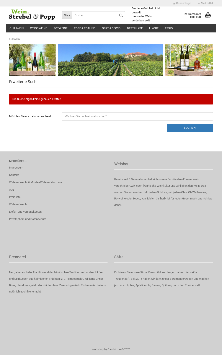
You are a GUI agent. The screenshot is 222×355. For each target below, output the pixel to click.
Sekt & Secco (111, 28)
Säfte (119, 257)
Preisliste (15, 197)
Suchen (190, 127)
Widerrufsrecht (18, 204)
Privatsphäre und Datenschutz (27, 219)
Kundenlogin (183, 3)
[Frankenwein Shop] (32, 15)
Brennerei (17, 257)
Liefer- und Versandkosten (25, 211)
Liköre (153, 28)
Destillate (135, 28)
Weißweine (38, 28)
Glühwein (17, 28)
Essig (169, 28)
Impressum (16, 167)
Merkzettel (206, 3)
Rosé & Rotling (85, 28)
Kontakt (14, 175)
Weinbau (121, 164)
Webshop (97, 349)
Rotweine (60, 28)
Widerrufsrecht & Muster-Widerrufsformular (36, 182)
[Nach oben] (210, 348)
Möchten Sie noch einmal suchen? (30, 116)
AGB (12, 189)
